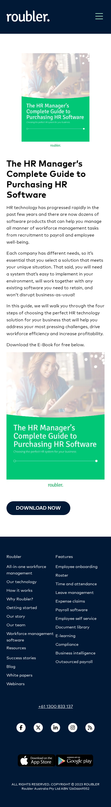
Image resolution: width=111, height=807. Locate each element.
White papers (19, 674)
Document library (72, 626)
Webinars (15, 683)
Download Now (38, 507)
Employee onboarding (77, 566)
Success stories (21, 657)
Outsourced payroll (74, 661)
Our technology (21, 581)
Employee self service (76, 618)
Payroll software (72, 609)
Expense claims (70, 600)
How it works (19, 590)
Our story (15, 615)
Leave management (75, 592)
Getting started (21, 607)
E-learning (65, 635)
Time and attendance (76, 583)
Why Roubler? (19, 598)
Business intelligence (75, 652)
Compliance (67, 644)
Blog (10, 666)
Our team (15, 624)
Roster (62, 574)
